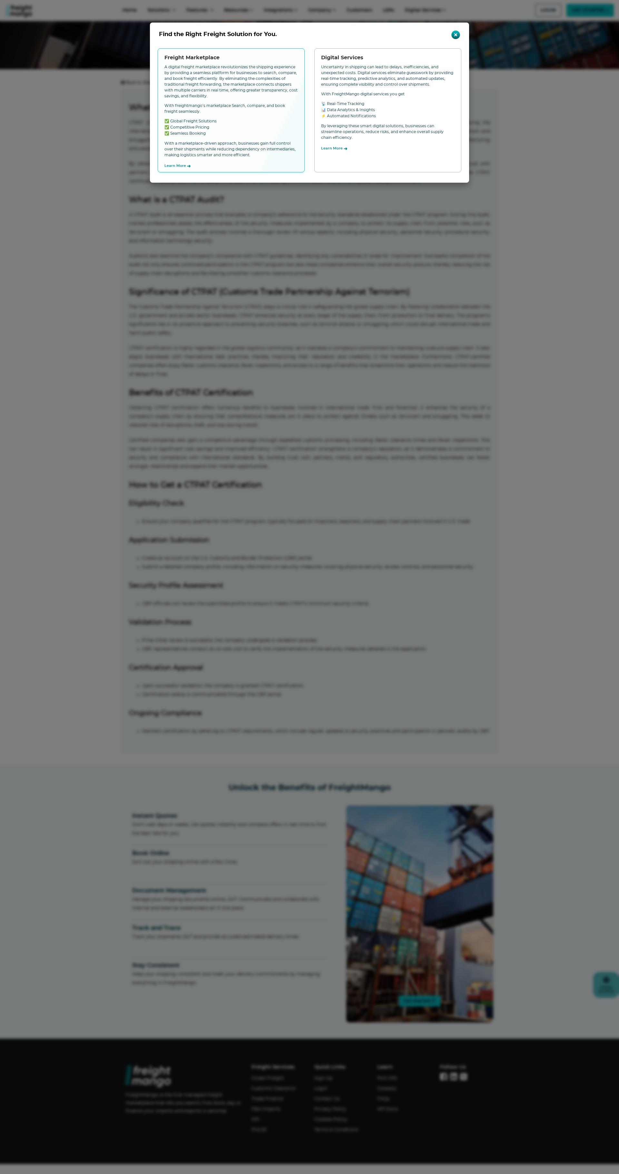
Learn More (177, 166)
